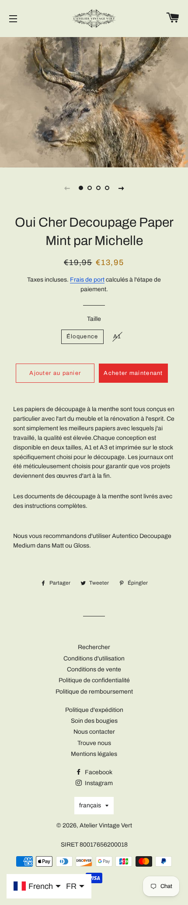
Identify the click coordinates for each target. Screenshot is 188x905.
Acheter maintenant (133, 373)
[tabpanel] (94, 101)
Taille (94, 319)
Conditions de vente (94, 669)
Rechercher (94, 647)
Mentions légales (94, 754)
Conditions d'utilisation (94, 658)
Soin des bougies (94, 721)
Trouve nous (94, 743)
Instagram (98, 783)
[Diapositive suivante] (121, 187)
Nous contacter (94, 731)
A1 (117, 336)
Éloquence (82, 336)
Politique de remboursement (94, 691)
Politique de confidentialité (94, 680)
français (90, 805)
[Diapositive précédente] (67, 187)
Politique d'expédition (94, 710)
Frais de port (87, 279)
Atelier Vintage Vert (106, 825)
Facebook (98, 772)
